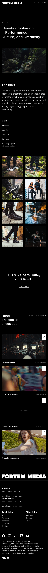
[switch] (4, 558)
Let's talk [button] (24, 286)
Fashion (6, 134)
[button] (12, 3)
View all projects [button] (37, 316)
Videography (8, 146)
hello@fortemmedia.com (12, 496)
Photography (8, 144)
